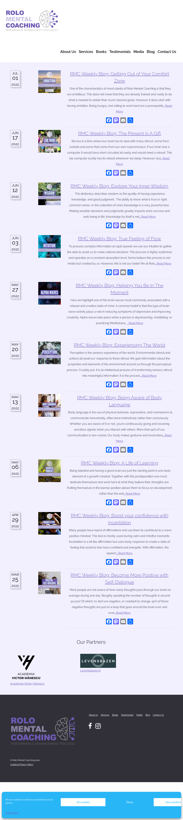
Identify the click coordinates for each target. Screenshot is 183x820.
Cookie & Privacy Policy (21, 764)
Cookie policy (12, 813)
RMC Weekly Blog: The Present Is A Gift (119, 133)
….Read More (147, 216)
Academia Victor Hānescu (27, 683)
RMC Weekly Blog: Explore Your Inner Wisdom (119, 186)
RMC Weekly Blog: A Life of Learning (119, 463)
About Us (68, 52)
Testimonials (120, 52)
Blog (151, 52)
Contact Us (167, 52)
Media (138, 52)
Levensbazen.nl (90, 670)
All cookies (83, 802)
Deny (129, 802)
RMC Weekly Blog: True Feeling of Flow (119, 238)
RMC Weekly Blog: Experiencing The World (119, 345)
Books (101, 52)
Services (86, 52)
